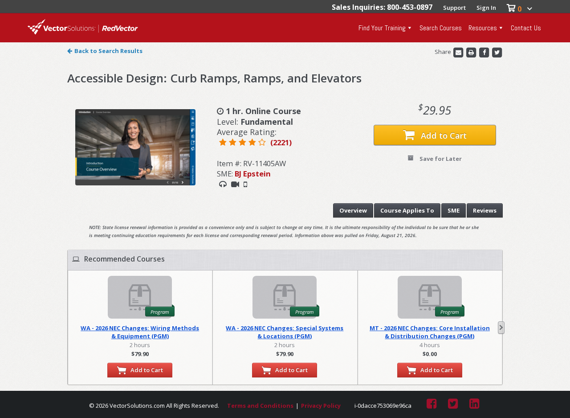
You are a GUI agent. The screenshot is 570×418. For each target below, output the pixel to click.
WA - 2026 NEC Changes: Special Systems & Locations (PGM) (284, 332)
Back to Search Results (108, 51)
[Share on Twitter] (497, 52)
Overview (353, 210)
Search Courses (440, 28)
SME (454, 210)
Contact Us (526, 28)
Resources (482, 28)
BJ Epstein (253, 173)
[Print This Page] (471, 52)
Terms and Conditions (260, 406)
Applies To (407, 210)
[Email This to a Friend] (458, 52)
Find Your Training (382, 28)
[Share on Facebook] (484, 52)
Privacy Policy (321, 406)
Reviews (485, 210)
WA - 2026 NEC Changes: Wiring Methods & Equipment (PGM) (140, 332)
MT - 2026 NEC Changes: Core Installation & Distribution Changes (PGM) (430, 332)
